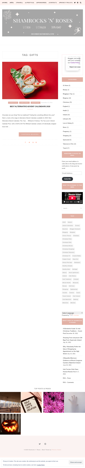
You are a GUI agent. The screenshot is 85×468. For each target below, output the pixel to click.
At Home (65, 85)
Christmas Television (68, 252)
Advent (70, 222)
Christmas (24, 102)
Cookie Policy (41, 465)
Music (65, 127)
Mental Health (67, 282)
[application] (72, 198)
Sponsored (66, 140)
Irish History (72, 275)
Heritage (74, 269)
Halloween (77, 262)
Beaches (65, 229)
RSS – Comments (68, 382)
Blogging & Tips (67, 94)
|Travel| (19, 2)
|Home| (4, 2)
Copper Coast (66, 259)
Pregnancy (66, 131)
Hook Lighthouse (74, 272)
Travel (65, 148)
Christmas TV (66, 255)
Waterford (65, 302)
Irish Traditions (67, 279)
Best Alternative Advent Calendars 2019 (30, 106)
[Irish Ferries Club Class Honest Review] (10, 402)
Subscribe (67, 179)
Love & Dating (67, 123)
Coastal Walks (77, 255)
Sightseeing (73, 289)
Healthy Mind (66, 269)
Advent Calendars (68, 225)
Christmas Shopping (68, 249)
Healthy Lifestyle (67, 265)
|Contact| (53, 2)
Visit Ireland (76, 296)
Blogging (65, 232)
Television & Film (68, 144)
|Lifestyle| (29, 2)
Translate (76, 315)
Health (65, 110)
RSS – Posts (67, 378)
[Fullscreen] (81, 202)
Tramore (71, 292)
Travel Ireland (67, 296)
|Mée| (12, 2)
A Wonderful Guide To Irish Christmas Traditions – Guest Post (72, 331)
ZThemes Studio (56, 449)
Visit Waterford (67, 299)
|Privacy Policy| (66, 2)
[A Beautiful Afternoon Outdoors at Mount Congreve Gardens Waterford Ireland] (53, 402)
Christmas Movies (68, 245)
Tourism (65, 292)
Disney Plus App (67, 262)
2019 (64, 222)
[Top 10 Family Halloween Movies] (10, 424)
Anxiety (77, 225)
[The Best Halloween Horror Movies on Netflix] (74, 402)
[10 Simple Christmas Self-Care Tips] (31, 402)
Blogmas (65, 98)
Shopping (35, 102)
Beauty (65, 90)
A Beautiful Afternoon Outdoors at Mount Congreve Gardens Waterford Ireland (72, 360)
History (65, 272)
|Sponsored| (41, 2)
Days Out (75, 259)
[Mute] (78, 202)
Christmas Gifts (67, 242)
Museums (75, 282)
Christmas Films (67, 239)
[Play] (65, 202)
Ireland (65, 114)
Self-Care (71, 286)
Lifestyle (13, 102)
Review (65, 286)
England (65, 106)
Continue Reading (30, 134)
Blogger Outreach (75, 229)
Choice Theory (67, 235)
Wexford (73, 302)
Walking (75, 299)
